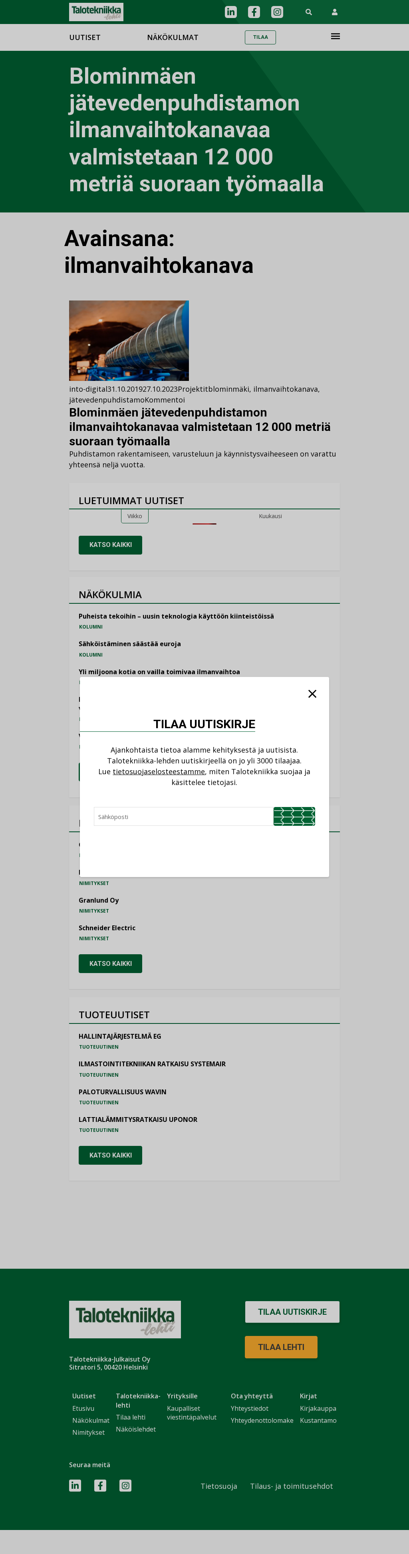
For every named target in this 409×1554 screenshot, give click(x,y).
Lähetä (294, 816)
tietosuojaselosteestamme (159, 771)
